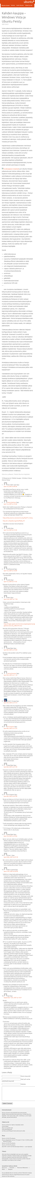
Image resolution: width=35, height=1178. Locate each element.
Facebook (12, 1167)
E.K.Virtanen (10, 726)
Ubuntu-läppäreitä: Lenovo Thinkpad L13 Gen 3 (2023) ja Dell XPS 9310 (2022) (18, 1140)
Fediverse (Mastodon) (22, 1167)
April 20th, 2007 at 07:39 (11, 857)
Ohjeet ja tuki (28, 5)
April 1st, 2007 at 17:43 (10, 581)
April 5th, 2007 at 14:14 (10, 702)
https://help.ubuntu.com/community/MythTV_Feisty (18, 518)
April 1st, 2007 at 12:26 (10, 530)
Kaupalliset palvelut (7, 9)
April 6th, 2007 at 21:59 (10, 767)
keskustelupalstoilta (7, 1129)
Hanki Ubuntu (20, 5)
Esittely (13, 5)
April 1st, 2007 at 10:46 (10, 504)
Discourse (4, 1167)
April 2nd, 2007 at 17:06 (10, 599)
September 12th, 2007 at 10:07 (13, 997)
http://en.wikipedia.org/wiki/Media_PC (14, 521)
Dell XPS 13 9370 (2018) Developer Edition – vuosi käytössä (17, 1146)
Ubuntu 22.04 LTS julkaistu (9, 1143)
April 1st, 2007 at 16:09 (10, 570)
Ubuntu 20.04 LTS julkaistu (9, 1145)
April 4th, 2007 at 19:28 (10, 650)
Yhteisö (16, 9)
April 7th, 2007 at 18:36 (10, 836)
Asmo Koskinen (11, 502)
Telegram (10, 1169)
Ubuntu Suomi (5, 5)
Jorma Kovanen (11, 673)
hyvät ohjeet (5, 1126)
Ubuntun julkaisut (7, 474)
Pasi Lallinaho (11, 1176)
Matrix (3, 1169)
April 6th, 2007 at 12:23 (10, 728)
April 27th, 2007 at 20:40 (11, 871)
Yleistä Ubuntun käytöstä (22, 474)
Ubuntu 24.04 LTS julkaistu (9, 1138)
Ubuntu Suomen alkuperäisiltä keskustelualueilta (14, 1112)
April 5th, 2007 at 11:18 (10, 675)
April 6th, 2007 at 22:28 (10, 796)
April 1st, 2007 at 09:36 (10, 486)
